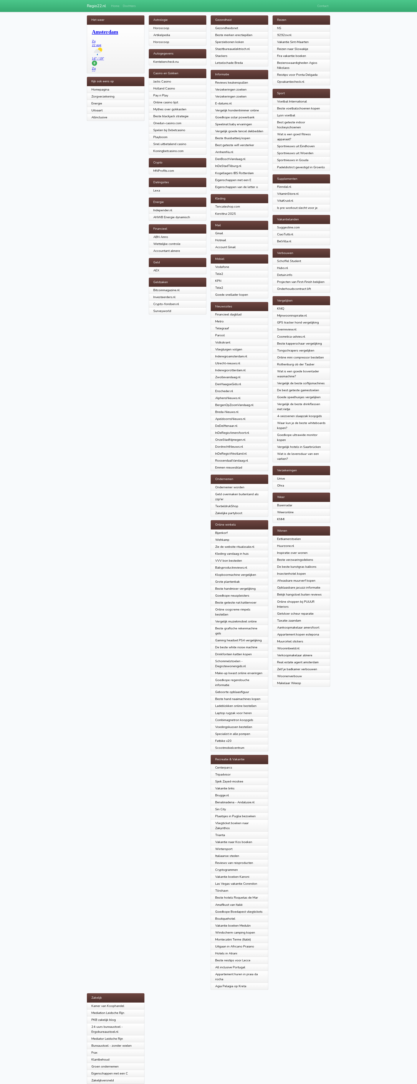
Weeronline (285, 512)
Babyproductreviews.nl (231, 567)
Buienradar (284, 505)
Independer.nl (162, 210)
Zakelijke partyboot (228, 513)
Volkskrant (222, 342)
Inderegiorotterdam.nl (230, 370)
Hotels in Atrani (226, 953)
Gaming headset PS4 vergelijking (238, 640)
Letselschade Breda (229, 63)
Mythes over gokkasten (169, 109)
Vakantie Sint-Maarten (293, 42)
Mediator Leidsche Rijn (107, 1038)
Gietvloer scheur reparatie (295, 613)
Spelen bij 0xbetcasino (169, 130)
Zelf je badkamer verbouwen (297, 669)
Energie (96, 103)
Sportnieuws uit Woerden (295, 153)
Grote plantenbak (227, 581)
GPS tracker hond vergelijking (298, 322)
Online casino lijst (165, 102)
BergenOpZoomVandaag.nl (234, 405)
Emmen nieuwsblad (228, 467)
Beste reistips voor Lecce (232, 960)
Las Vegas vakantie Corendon (236, 883)
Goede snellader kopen (231, 294)
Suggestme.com (288, 227)
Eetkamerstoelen (289, 539)
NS (279, 28)
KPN (218, 281)
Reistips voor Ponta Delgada (297, 75)
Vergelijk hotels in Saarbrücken (299, 447)
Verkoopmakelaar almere (294, 655)
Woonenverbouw (289, 676)
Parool (220, 335)
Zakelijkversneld (102, 1080)
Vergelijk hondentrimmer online (237, 110)
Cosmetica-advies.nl (291, 336)
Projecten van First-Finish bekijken (300, 282)
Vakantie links (225, 788)
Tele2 (219, 274)
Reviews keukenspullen (231, 82)
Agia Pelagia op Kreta (230, 986)
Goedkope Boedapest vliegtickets (239, 911)
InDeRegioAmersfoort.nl (232, 433)
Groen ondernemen (105, 1066)
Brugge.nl (222, 795)
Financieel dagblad (228, 314)
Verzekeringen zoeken (231, 89)
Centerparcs (223, 767)
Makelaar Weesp (289, 683)
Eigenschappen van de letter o (236, 187)
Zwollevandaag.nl (227, 377)
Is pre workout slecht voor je (297, 208)
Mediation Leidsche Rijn (107, 1013)
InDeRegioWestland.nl (231, 453)
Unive (281, 478)
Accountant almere (166, 251)
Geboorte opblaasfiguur (232, 692)
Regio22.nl (96, 5)
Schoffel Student (289, 261)
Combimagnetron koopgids (234, 720)
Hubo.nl (282, 268)
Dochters (129, 6)
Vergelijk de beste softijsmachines (301, 383)
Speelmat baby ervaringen (233, 124)
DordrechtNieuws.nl (229, 446)
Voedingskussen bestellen (233, 727)
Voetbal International (292, 101)
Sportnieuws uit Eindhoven (296, 146)
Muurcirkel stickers (290, 641)
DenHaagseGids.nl (228, 384)
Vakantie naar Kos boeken (233, 842)
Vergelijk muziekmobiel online (236, 621)
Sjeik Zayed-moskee (229, 781)
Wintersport (223, 849)
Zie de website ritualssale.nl (234, 546)
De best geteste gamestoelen (298, 390)
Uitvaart (97, 110)
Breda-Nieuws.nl (226, 412)
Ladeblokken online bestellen (235, 706)
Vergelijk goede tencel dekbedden (239, 131)
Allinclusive (99, 117)
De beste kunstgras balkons (296, 566)
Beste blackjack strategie (171, 116)
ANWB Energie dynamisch (171, 217)
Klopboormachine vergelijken (235, 575)
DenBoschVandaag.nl (230, 159)
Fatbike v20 (223, 741)
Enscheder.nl (224, 391)
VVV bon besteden (228, 560)
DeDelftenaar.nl (226, 426)
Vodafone (222, 267)
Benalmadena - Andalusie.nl (235, 802)
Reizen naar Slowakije (292, 49)
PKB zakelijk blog (103, 1020)
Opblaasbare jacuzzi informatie (298, 587)
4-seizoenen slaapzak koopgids (299, 416)
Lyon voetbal (286, 115)
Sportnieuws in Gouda (292, 160)
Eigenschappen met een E (233, 180)
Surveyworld (162, 311)
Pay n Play (160, 95)
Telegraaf (222, 328)
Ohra (280, 485)
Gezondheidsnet (226, 28)
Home (115, 6)
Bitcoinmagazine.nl (166, 290)
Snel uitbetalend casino (169, 144)
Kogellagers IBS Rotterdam (234, 173)
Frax (94, 1052)
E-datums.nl (223, 103)
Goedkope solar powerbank (235, 117)
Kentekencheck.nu (166, 61)
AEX (156, 270)
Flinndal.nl (284, 187)
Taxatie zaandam (289, 620)
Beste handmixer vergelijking (235, 588)
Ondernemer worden (229, 487)
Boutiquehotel (225, 918)
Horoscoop (161, 28)
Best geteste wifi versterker (234, 145)
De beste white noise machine (236, 647)
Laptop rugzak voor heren (233, 713)
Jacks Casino (162, 81)
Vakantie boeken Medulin (233, 925)
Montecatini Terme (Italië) (233, 939)
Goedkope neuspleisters (232, 595)
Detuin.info (284, 275)
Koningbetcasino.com (168, 151)
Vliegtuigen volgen (228, 349)
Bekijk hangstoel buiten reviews (299, 594)
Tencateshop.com (227, 206)
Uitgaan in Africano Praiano (234, 946)
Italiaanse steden (227, 856)
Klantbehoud (100, 1059)
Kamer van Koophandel (107, 1006)
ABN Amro (160, 237)
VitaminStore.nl (288, 193)
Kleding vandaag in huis (232, 553)
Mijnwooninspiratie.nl (292, 315)
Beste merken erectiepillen (233, 35)
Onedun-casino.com (167, 123)
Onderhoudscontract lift (294, 289)
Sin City (220, 809)
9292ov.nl (284, 35)
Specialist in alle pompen (232, 734)
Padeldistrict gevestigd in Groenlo (301, 167)
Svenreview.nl (286, 329)
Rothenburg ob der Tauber (295, 364)
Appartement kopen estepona (298, 634)
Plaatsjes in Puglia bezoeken (235, 816)
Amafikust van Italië (229, 905)
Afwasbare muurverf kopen (296, 580)
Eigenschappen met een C (109, 1073)
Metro (219, 321)
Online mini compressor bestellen (300, 357)
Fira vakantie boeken (291, 56)
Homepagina (100, 89)
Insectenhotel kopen (291, 573)
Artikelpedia (161, 35)
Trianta (220, 835)
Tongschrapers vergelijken (295, 350)
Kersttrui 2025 (225, 213)
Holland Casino (164, 88)
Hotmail (220, 240)
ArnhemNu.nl (224, 152)
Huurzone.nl (285, 546)
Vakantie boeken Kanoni (232, 876)
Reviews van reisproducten (234, 863)
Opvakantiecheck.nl (290, 81)
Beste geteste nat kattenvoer (235, 602)
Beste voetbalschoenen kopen (298, 108)
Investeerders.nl (164, 297)
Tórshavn (221, 890)
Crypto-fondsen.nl (166, 304)
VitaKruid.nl (285, 200)
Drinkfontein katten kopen (233, 654)
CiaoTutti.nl (285, 234)
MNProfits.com (163, 170)
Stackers (221, 56)
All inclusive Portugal (230, 967)
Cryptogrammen (226, 870)
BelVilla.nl (284, 241)
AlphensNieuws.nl (227, 398)
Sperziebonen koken (229, 42)
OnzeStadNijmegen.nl (230, 439)
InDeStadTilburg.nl (228, 166)
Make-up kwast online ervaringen (238, 673)
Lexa (156, 190)
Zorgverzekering (102, 96)
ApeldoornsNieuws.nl (230, 419)
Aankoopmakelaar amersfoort (298, 627)
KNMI (281, 519)
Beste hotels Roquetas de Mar (236, 897)
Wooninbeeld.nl (288, 648)
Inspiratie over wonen (292, 553)
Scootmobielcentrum (229, 748)
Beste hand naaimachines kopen (237, 699)
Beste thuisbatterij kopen (232, 138)
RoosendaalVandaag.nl (231, 460)
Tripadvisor (223, 774)
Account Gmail (225, 247)
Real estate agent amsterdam (298, 662)
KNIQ (280, 308)
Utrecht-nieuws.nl (227, 363)
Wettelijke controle (166, 244)
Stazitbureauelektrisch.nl (232, 49)
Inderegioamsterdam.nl (231, 356)
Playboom (160, 137)
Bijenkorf (221, 533)
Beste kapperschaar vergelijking (299, 343)
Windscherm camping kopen (235, 932)
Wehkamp (222, 540)
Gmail (219, 233)
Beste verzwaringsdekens (295, 560)
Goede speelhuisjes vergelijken (299, 397)
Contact (322, 6)
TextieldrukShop (226, 506)
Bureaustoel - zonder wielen (111, 1045)
